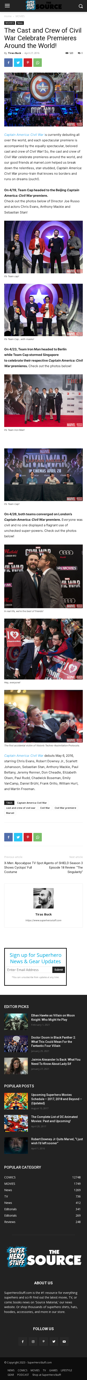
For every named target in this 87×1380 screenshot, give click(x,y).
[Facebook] (8, 62)
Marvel (10, 812)
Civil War (45, 807)
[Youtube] (64, 1341)
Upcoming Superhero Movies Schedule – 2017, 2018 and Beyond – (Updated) (56, 1099)
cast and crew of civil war (20, 807)
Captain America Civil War (32, 802)
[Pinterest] (28, 62)
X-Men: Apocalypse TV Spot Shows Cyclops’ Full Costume (23, 867)
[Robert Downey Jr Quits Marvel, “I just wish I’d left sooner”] (16, 1145)
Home (8, 16)
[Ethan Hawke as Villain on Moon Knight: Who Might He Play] (16, 1022)
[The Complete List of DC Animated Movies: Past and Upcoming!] (16, 1123)
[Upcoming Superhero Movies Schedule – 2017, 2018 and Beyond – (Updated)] (16, 1101)
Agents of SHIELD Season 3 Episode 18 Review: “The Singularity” (63, 867)
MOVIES (20, 16)
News (20, 22)
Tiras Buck (14, 53)
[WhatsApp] (37, 62)
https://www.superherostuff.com (43, 920)
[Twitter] (18, 62)
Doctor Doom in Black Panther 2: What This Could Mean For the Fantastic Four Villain (53, 1041)
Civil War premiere (65, 807)
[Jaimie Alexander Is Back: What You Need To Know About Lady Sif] (16, 1066)
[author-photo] (43, 908)
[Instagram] (33, 1341)
